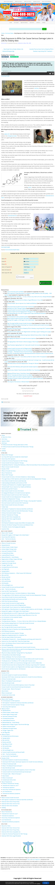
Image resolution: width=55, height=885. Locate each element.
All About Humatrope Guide (8, 679)
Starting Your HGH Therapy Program (16, 308)
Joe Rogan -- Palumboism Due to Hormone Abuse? (20, 351)
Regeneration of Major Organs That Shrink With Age (15, 724)
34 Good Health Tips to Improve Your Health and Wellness (22, 303)
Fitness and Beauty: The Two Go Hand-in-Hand (13, 657)
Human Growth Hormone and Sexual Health (13, 587)
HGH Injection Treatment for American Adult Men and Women (17, 509)
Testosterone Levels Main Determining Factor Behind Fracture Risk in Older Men (27, 335)
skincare (36, 88)
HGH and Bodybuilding (7, 645)
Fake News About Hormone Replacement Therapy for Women (23, 363)
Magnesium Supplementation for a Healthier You (14, 635)
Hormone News (9, 33)
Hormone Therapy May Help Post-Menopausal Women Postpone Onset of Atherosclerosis (30, 353)
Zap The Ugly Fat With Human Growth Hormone (19, 323)
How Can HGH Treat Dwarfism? (9, 591)
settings (38, 883)
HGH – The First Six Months (9, 539)
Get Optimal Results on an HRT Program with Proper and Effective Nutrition (26, 313)
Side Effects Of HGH (7, 744)
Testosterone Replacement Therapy (11, 499)
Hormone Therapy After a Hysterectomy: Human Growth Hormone (18, 647)
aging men (7, 134)
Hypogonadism (5, 571)
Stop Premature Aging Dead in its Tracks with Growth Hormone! (23, 345)
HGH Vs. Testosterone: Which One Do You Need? (19, 375)
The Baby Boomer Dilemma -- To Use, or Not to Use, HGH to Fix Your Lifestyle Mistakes (29, 296)
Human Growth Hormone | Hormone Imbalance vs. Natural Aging (18, 477)
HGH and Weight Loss (7, 585)
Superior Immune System (8, 561)
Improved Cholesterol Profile (9, 551)
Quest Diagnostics (36, 859)
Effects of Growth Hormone (8, 471)
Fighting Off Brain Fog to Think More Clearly (18, 373)
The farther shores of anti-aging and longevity (13, 527)
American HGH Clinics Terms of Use (11, 803)
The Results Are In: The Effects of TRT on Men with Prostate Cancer (19, 661)
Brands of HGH (36, 1)
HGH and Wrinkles (6, 581)
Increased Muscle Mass (7, 553)
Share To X (5, 56)
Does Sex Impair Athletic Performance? (11, 637)
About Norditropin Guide (8, 683)
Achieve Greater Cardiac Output (10, 547)
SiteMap (43, 22)
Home (10, 22)
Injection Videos (24, 22)
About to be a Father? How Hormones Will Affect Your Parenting (23, 370)
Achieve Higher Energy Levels (9, 549)
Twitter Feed (5, 507)
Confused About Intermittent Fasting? (11, 655)
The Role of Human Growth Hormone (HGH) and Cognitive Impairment (25, 378)
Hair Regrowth (5, 569)
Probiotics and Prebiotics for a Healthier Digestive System (16, 485)
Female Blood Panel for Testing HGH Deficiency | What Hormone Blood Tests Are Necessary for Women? (28, 465)
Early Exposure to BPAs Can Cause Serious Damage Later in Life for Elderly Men (22, 663)
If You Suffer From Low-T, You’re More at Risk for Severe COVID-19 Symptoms (27, 356)
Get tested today (5, 247)
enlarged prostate (12, 136)
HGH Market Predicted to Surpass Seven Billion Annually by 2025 (18, 523)
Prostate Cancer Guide (7, 619)
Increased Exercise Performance (10, 567)
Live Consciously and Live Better (15, 291)
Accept (45, 883)
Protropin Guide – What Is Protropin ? (11, 689)
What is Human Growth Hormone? (10, 467)
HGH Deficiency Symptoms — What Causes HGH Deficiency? (16, 573)
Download (5, 73)
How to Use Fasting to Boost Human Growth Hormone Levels (17, 643)
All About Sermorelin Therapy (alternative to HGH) (15, 444)
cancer (29, 187)
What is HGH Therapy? (8, 1)
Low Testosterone (7, 791)
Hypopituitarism (6, 545)
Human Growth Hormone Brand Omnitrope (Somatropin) (16, 687)
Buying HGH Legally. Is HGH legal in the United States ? (21, 320)
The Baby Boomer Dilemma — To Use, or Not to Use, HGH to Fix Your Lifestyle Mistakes (24, 621)
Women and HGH (6, 577)
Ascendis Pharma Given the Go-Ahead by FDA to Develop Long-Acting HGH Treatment (29, 328)
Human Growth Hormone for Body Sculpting (18, 310)
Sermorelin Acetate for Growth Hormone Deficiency (15, 675)
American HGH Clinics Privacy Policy (10, 801)
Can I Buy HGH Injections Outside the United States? (15, 457)
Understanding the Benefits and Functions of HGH (14, 483)
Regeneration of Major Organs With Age (12, 559)
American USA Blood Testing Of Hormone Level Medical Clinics (17, 525)
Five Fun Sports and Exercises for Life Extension (14, 669)
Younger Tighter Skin (7, 565)
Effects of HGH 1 (18, 1)
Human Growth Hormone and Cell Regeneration (19, 348)
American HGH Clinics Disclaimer (10, 805)
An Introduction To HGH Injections (11, 701)
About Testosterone (46, 1)
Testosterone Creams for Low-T (10, 785)
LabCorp (29, 859)
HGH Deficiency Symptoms (8, 631)
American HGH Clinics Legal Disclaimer (11, 519)
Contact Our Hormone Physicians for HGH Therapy (14, 461)
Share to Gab (14, 56)
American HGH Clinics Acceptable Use (11, 517)
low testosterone (12, 215)
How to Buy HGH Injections (8, 459)
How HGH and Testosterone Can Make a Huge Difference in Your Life (24, 300)
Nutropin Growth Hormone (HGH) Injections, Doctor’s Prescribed (18, 685)
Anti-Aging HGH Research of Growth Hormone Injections (21, 338)
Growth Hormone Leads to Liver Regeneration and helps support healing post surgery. (29, 331)
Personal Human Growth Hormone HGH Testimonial (20, 306)
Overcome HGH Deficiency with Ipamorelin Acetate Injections (22, 366)
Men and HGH (5, 575)
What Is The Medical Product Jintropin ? (12, 681)
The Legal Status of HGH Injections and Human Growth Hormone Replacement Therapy (24, 479)
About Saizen (5, 691)
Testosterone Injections (8, 787)
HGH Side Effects (6, 579)
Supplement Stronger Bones (9, 563)
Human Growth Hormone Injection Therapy (13, 463)
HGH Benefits (5, 583)
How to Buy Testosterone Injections (11, 789)
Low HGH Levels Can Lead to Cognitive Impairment (20, 376)
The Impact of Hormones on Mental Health (18, 381)
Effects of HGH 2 (27, 1)
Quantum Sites (5, 529)
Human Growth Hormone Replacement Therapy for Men (21, 311)
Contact (38, 22)
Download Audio (5, 76)
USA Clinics (16, 22)
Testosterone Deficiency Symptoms (11, 793)
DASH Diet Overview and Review (10, 601)
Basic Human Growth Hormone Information (18, 318)
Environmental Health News (12, 249)
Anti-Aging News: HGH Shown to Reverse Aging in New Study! (22, 341)
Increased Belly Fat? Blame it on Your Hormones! (19, 350)
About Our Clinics (6, 437)
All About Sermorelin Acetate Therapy (11, 513)
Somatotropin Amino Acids (8, 695)
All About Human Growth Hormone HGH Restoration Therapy (17, 446)
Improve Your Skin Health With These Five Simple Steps (16, 641)
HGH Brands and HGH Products (9, 489)
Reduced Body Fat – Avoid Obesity (10, 557)
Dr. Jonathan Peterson (12, 43)
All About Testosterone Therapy (10, 515)
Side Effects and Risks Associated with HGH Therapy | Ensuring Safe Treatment (22, 501)
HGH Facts (32, 22)
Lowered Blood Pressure (8, 555)
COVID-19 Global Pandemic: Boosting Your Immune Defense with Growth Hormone (28, 325)
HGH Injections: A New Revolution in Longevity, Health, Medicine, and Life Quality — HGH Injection (26, 609)
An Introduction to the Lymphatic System (17, 316)
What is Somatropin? (7, 693)
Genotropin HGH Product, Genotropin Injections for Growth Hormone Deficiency (22, 677)
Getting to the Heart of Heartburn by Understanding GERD (16, 629)
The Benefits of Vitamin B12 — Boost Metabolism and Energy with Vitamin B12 (21, 639)
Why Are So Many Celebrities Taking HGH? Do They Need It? (17, 653)
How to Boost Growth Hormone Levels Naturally (14, 481)
